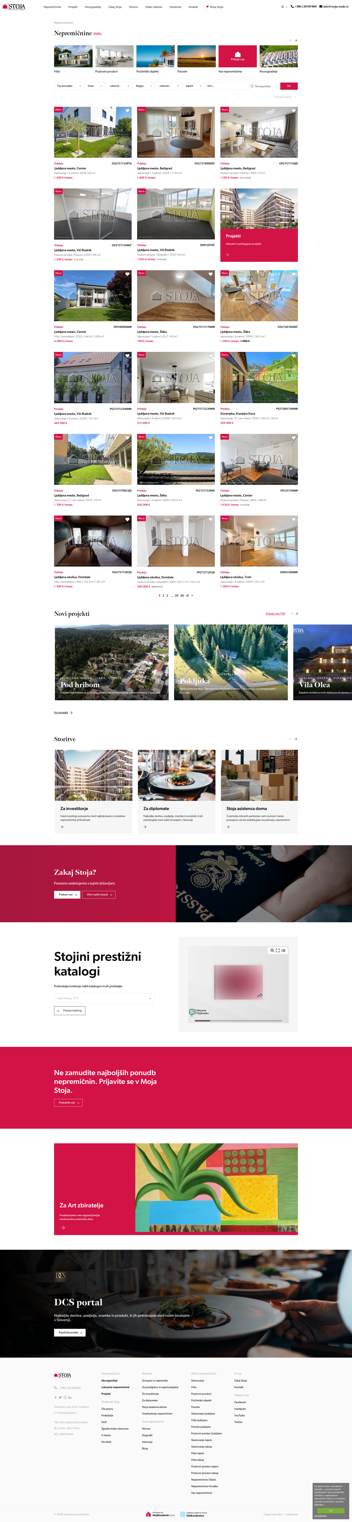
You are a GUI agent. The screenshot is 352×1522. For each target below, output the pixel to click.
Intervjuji (147, 1442)
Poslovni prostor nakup (204, 1473)
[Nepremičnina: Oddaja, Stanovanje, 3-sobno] (176, 157)
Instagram (240, 1409)
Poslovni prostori (201, 1394)
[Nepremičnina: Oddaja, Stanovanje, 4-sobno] (259, 320)
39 (176, 595)
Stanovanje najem (201, 1440)
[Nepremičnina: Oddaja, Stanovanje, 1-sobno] (176, 320)
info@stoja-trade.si (335, 6)
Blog (145, 1448)
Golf (104, 1422)
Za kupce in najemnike (155, 1380)
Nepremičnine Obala (203, 1480)
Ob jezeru (107, 1409)
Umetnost (175, 7)
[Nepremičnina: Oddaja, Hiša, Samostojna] (93, 320)
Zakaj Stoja (115, 7)
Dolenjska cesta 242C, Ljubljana (71, 1407)
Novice (133, 7)
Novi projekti (72, 614)
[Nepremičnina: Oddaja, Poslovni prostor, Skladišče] (176, 238)
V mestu (106, 1435)
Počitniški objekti (201, 1400)
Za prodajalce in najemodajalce (160, 1387)
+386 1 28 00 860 (306, 6)
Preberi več (66, 894)
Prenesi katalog (72, 1010)
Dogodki (147, 1435)
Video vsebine (153, 7)
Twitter (238, 1422)
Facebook (240, 1402)
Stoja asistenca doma (154, 1407)
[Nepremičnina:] (111, 662)
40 (182, 595)
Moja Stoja (216, 7)
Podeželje (107, 1415)
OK (331, 1511)
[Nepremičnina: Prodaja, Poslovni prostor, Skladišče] (176, 566)
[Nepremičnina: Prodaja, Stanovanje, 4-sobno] (93, 402)
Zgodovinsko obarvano (115, 1429)
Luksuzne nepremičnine (115, 1387)
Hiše (194, 1387)
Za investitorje (150, 1394)
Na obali (106, 1442)
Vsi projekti (97, 614)
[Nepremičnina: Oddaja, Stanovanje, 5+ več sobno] (93, 484)
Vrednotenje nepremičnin (157, 1413)
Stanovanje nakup (201, 1446)
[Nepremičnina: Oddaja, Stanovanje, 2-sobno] (93, 157)
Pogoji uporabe (273, 1514)
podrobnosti (320, 1516)
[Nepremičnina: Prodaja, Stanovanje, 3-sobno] (176, 484)
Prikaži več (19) (275, 614)
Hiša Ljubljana (199, 1420)
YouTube (239, 1415)
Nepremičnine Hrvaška (204, 1486)
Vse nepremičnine (201, 1493)
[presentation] (290, 40)
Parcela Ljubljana (201, 1427)
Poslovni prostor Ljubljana (206, 1433)
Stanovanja (197, 1380)
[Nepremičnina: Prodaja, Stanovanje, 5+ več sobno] (259, 402)
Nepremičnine (52, 7)
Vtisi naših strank (97, 894)
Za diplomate (150, 1400)
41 (187, 595)
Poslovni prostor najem (204, 1466)
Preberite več (67, 1102)
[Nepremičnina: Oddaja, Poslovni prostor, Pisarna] (259, 157)
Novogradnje (93, 7)
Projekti (73, 7)
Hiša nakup (197, 1460)
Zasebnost (292, 1514)
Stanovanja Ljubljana (203, 1413)
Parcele (195, 1407)
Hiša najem (197, 1453)
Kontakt (193, 7)
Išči (289, 86)
